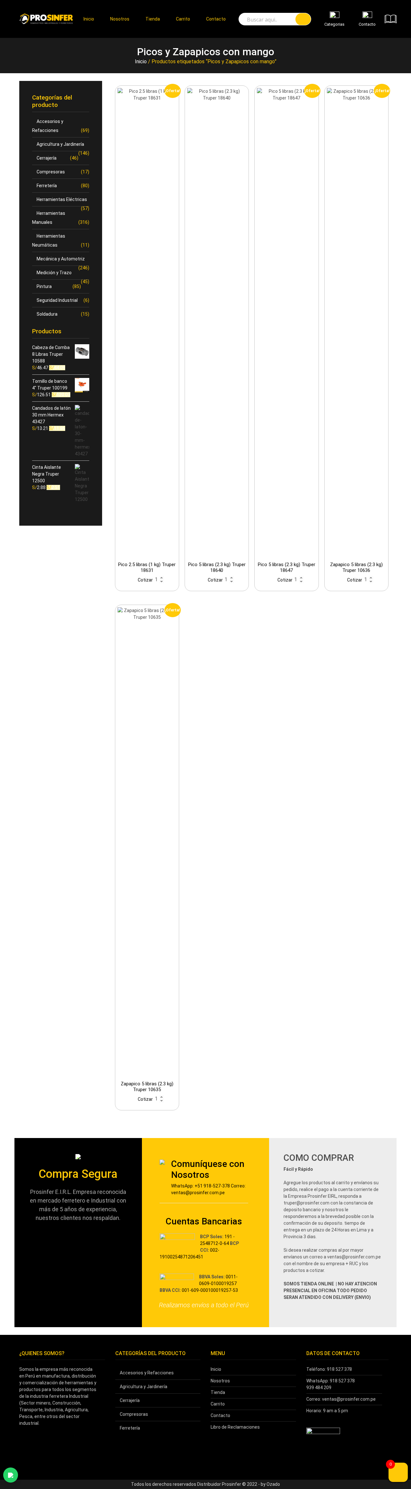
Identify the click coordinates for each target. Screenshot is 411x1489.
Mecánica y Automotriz (61, 258)
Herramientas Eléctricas (62, 199)
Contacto (216, 19)
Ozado (273, 1484)
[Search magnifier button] (303, 19)
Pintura (44, 286)
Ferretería (47, 185)
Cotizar (145, 579)
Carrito (183, 19)
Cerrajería (47, 158)
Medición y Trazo (54, 272)
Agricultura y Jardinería (60, 144)
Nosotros (119, 19)
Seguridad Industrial (57, 300)
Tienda (152, 19)
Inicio (88, 19)
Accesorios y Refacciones (147, 1372)
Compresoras (51, 171)
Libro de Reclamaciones (235, 1427)
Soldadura (47, 314)
